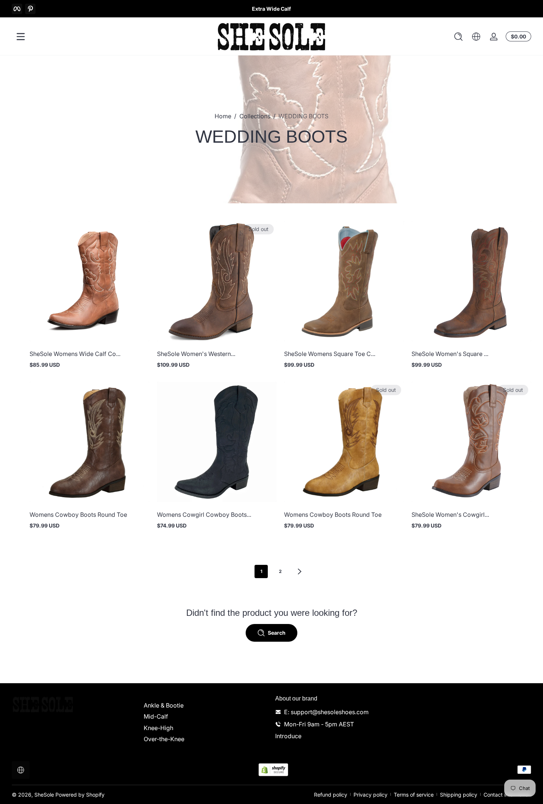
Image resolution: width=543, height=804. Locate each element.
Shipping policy (458, 794)
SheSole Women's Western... (196, 353)
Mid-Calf (156, 716)
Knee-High (158, 728)
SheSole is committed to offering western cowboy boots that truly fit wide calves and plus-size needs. (271, 9)
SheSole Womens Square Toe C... (329, 353)
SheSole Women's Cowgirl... (450, 514)
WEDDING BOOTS (303, 116)
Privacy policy (370, 794)
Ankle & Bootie (164, 705)
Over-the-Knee (164, 739)
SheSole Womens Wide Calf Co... (75, 353)
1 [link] (261, 571)
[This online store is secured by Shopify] (273, 769)
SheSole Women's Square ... (449, 353)
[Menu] (21, 36)
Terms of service (414, 794)
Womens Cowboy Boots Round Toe (78, 514)
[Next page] (299, 571)
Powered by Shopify (80, 794)
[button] (458, 36)
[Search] (458, 36)
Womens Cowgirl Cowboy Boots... (204, 514)
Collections (254, 116)
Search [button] (277, 633)
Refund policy (330, 794)
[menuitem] (206, 705)
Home (223, 116)
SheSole (44, 794)
